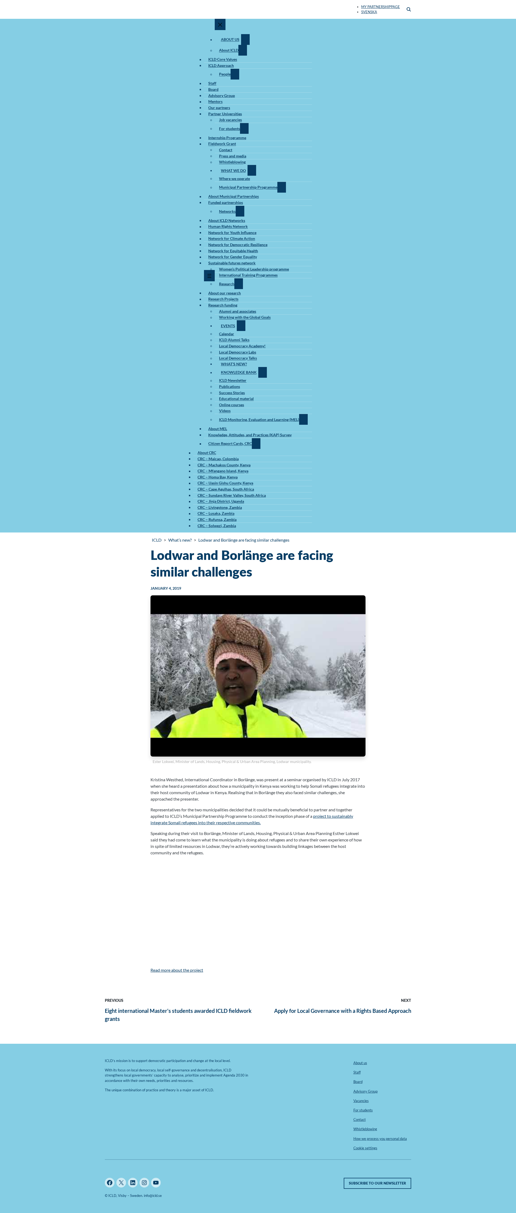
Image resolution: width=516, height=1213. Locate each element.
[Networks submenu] (240, 211)
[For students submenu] (244, 128)
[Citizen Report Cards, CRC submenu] (256, 443)
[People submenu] (235, 74)
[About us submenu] (245, 39)
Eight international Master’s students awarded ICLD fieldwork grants (178, 1014)
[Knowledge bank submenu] (262, 372)
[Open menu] (209, 275)
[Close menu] (220, 24)
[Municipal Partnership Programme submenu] (281, 187)
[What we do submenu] (252, 170)
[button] (408, 9)
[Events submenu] (241, 325)
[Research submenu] (238, 283)
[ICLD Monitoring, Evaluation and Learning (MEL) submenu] (303, 419)
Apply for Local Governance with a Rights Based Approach (342, 1010)
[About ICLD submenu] (242, 50)
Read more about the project (176, 970)
